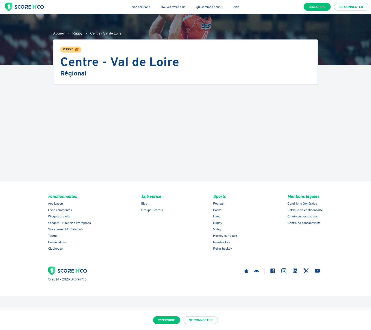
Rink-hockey (221, 242)
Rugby (77, 33)
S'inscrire (317, 7)
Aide (236, 7)
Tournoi (53, 235)
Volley (217, 229)
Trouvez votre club (173, 7)
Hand (216, 216)
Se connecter (351, 7)
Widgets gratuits (59, 216)
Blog (144, 203)
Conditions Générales (302, 203)
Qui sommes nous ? (209, 7)
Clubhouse (55, 248)
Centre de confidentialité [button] (304, 223)
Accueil (59, 33)
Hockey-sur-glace (225, 235)
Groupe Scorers (152, 210)
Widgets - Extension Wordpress (69, 223)
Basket (217, 210)
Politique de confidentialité (305, 210)
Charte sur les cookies (302, 216)
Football (218, 203)
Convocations (57, 242)
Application (55, 203)
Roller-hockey (222, 248)
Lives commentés (60, 210)
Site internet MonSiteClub (65, 229)
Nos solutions (141, 7)
